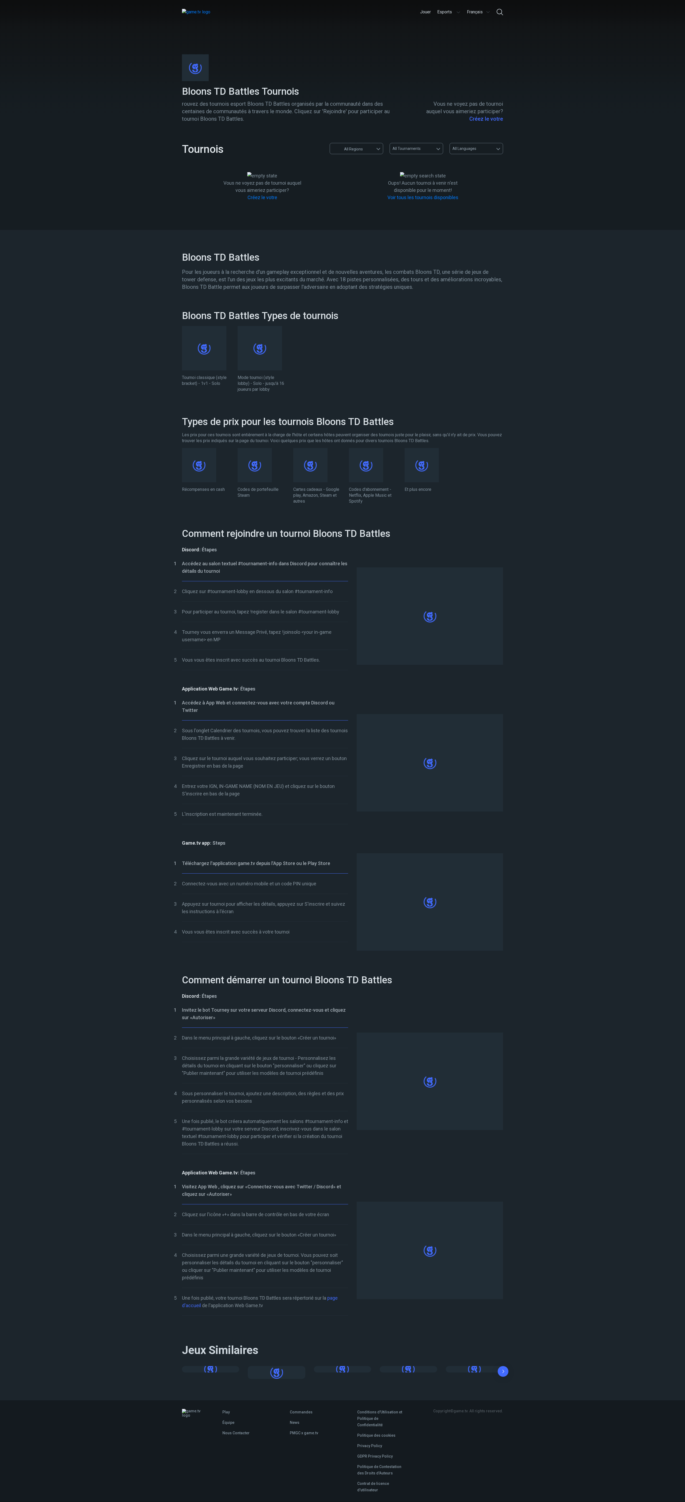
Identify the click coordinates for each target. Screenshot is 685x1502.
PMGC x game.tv (304, 1433)
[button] (503, 1372)
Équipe (228, 1422)
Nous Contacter (236, 1433)
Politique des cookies (376, 1435)
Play (226, 1412)
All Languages (464, 148)
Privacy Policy (369, 1446)
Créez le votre (486, 119)
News (294, 1422)
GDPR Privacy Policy (375, 1456)
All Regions (353, 149)
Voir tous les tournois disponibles (422, 197)
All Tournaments (407, 148)
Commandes (301, 1412)
